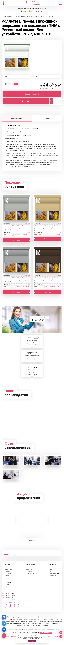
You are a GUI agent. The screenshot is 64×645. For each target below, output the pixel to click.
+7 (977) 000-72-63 (36, 4)
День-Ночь (29, 569)
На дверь (7, 577)
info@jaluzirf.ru (9, 597)
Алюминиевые (9, 571)
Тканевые (7, 575)
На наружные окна (54, 573)
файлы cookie (33, 635)
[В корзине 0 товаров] (60, 632)
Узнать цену (16, 240)
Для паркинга (52, 571)
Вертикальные (9, 580)
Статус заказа (39, 11)
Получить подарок (32, 359)
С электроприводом (31, 573)
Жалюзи (7, 564)
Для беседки (52, 575)
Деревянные (8, 569)
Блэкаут (28, 567)
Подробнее (31, 529)
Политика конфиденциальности (12, 636)
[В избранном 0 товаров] (60, 636)
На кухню (7, 584)
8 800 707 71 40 (31, 2)
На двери (51, 569)
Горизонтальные (9, 567)
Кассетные (8, 573)
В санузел (51, 567)
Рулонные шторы (31, 564)
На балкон (8, 582)
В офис (7, 586)
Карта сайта (57, 636)
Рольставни (52, 564)
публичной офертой (46, 632)
